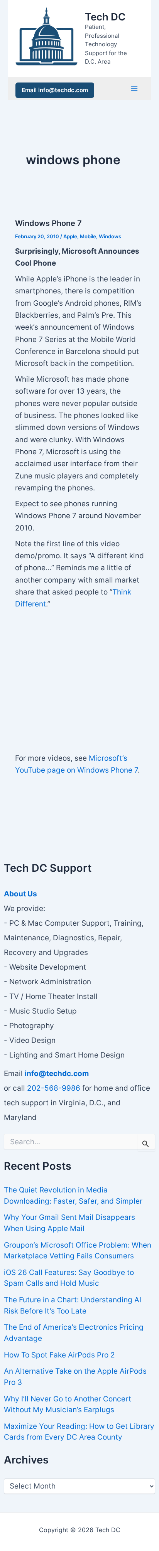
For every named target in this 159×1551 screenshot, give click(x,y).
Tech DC (105, 17)
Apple (70, 236)
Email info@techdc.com (55, 90)
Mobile (88, 236)
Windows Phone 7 (48, 223)
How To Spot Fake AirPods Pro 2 (59, 1355)
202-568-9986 (53, 1088)
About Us (20, 893)
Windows (110, 236)
